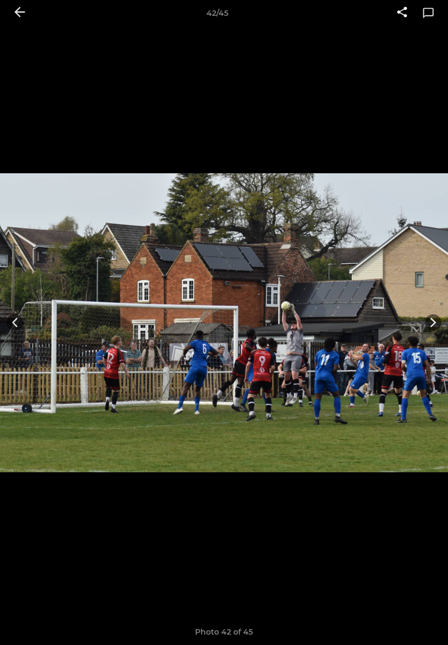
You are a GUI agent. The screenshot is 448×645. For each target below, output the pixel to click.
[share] (402, 13)
